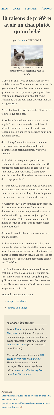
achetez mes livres (17, 344)
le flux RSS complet (21, 373)
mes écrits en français (25, 356)
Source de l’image (17, 307)
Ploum (21, 40)
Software (31, 8)
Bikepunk (12, 333)
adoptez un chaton (17, 301)
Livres (16, 8)
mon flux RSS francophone (29, 370)
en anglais (34, 358)
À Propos (47, 8)
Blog (5, 8)
